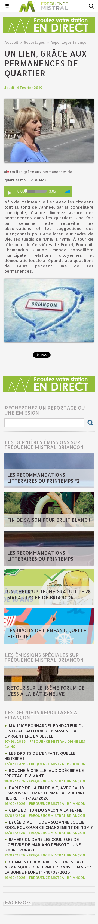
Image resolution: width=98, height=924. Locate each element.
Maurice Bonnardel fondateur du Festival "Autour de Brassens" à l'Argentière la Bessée (44, 731)
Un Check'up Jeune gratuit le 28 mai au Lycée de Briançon (49, 594)
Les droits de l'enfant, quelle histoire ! (46, 633)
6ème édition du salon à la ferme (45, 810)
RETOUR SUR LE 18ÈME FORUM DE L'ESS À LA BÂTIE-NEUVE (46, 691)
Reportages (34, 42)
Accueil (11, 42)
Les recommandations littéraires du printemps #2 (43, 478)
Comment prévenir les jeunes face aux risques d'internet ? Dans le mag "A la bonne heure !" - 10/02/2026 (48, 867)
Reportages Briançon (70, 42)
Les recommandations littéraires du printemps (40, 556)
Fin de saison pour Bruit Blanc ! (48, 520)
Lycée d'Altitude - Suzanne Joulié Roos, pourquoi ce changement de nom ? (48, 825)
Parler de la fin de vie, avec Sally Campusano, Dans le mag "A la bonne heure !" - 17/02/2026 (44, 793)
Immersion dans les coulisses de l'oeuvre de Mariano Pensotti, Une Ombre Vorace (42, 844)
